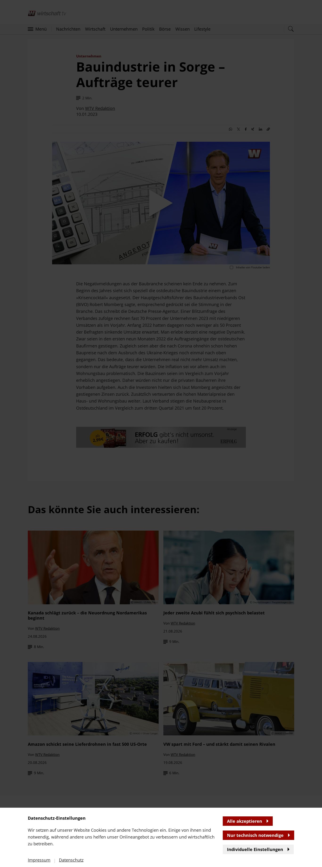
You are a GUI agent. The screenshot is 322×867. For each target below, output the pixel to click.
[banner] (161, 433)
